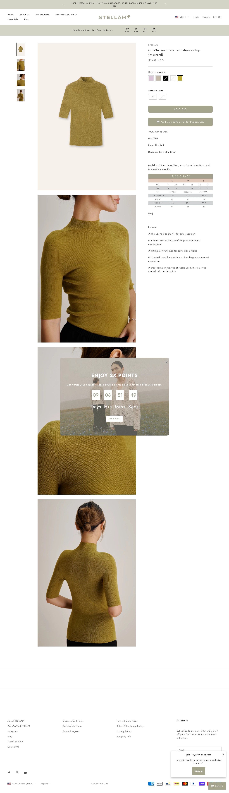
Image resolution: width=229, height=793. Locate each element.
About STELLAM (15, 720)
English (44, 783)
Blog (26, 19)
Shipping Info (124, 736)
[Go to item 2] (20, 64)
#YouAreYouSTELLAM (66, 14)
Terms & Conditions (127, 720)
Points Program (71, 731)
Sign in (199, 771)
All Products (42, 14)
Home (10, 14)
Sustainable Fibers (72, 726)
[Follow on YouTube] (25, 772)
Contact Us (13, 746)
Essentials (12, 19)
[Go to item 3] (20, 80)
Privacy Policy (124, 731)
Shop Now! (115, 418)
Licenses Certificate (73, 720)
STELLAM (153, 45)
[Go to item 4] (20, 95)
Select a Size (155, 90)
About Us (25, 14)
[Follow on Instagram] (17, 772)
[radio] (151, 78)
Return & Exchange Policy (130, 726)
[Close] (223, 754)
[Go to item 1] (20, 49)
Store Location (15, 741)
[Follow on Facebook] (9, 772)
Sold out (180, 109)
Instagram (12, 731)
